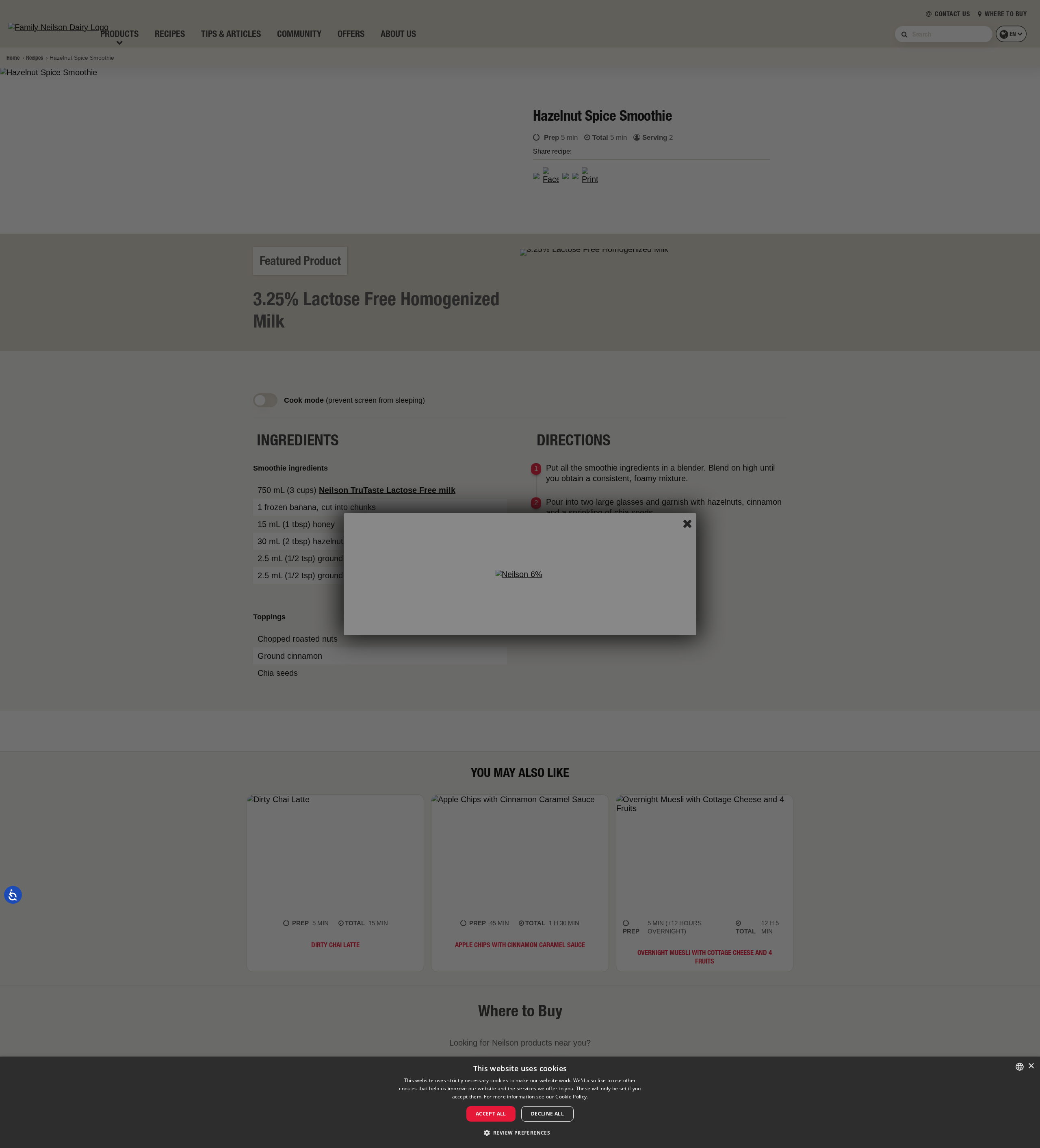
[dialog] (520, 1102)
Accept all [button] (491, 1113)
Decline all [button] (547, 1113)
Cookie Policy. (571, 1096)
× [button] (1031, 1066)
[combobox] (1020, 1067)
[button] (520, 1133)
